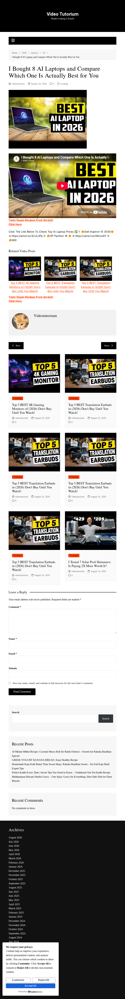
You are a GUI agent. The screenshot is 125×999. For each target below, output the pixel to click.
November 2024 (17, 925)
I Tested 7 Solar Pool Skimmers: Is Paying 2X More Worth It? (89, 564)
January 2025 (15, 916)
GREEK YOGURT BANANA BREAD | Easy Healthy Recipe (45, 760)
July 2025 (14, 891)
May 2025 (14, 900)
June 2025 (14, 895)
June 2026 (14, 845)
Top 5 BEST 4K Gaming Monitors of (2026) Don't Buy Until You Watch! (24, 287)
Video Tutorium (62, 14)
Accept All (30, 985)
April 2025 (14, 904)
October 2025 (16, 879)
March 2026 (15, 858)
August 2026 (15, 837)
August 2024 (15, 937)
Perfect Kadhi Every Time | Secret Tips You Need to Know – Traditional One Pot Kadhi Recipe (61, 772)
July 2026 (14, 841)
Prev (18, 345)
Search (15, 712)
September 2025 (17, 883)
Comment (15, 607)
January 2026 (15, 866)
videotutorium (18, 84)
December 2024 (17, 921)
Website (13, 668)
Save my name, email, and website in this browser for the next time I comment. (53, 683)
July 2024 (14, 941)
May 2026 (14, 850)
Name (13, 639)
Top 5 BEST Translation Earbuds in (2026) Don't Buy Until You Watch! (60, 287)
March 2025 (15, 908)
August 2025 (15, 887)
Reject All (43, 980)
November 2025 (17, 875)
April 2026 (14, 854)
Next (106, 345)
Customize (18, 980)
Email (13, 653)
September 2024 (17, 933)
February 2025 (16, 912)
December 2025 (17, 871)
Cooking (64, 84)
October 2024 (16, 929)
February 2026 (16, 862)
